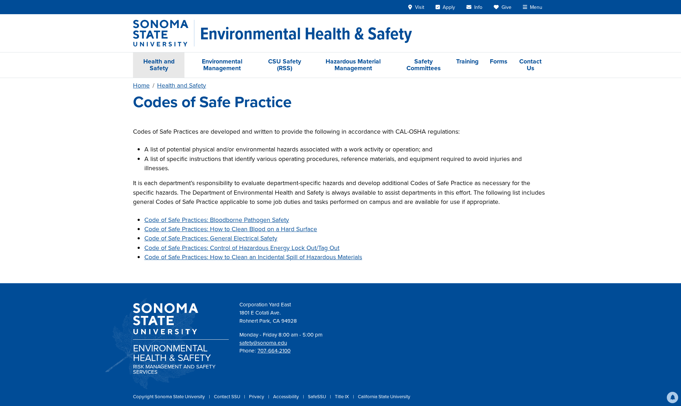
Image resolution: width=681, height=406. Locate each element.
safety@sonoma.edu (263, 343)
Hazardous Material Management (353, 65)
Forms (498, 61)
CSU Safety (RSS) (284, 65)
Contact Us (530, 65)
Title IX (342, 396)
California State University (384, 396)
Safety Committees (423, 65)
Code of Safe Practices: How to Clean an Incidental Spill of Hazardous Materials (253, 257)
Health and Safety (159, 65)
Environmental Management (222, 65)
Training (467, 61)
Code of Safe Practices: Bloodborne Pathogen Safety (216, 219)
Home (141, 85)
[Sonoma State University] (163, 33)
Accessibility (286, 396)
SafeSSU (317, 396)
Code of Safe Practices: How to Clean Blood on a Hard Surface (230, 229)
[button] (672, 397)
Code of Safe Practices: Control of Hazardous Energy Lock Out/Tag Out (241, 247)
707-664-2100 (274, 351)
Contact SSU (227, 396)
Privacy (257, 396)
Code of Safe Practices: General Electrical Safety (210, 238)
